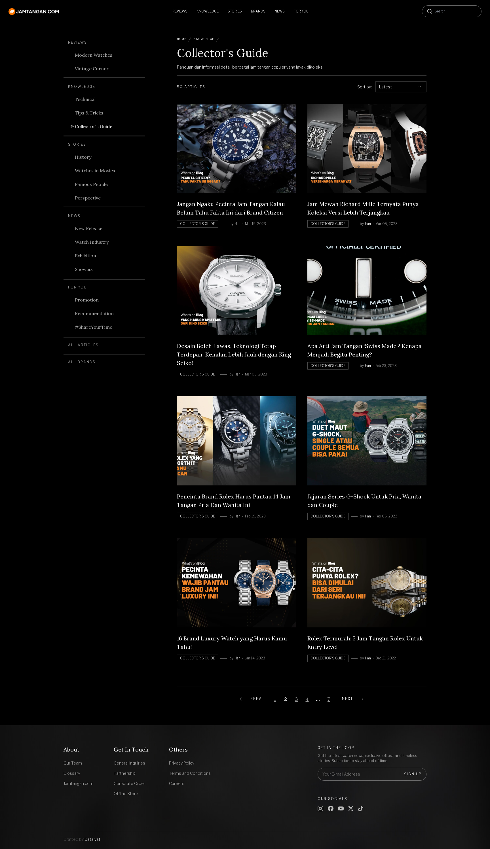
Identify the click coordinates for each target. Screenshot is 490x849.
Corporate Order (129, 783)
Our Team (73, 763)
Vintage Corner (92, 68)
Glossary (72, 773)
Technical (85, 99)
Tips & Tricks (89, 113)
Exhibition (85, 255)
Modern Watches (93, 55)
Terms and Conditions (190, 773)
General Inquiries (129, 763)
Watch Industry (92, 242)
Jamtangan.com (78, 783)
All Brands (82, 362)
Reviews (77, 42)
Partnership (125, 773)
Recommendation (94, 313)
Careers (176, 783)
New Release (88, 228)
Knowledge (81, 86)
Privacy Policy (181, 763)
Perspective (88, 198)
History (83, 157)
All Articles (83, 345)
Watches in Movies (95, 170)
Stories (77, 144)
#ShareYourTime (93, 327)
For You (77, 287)
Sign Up (413, 774)
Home (181, 39)
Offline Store (126, 793)
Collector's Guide (93, 126)
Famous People (91, 184)
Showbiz (84, 269)
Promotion (87, 300)
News (74, 216)
